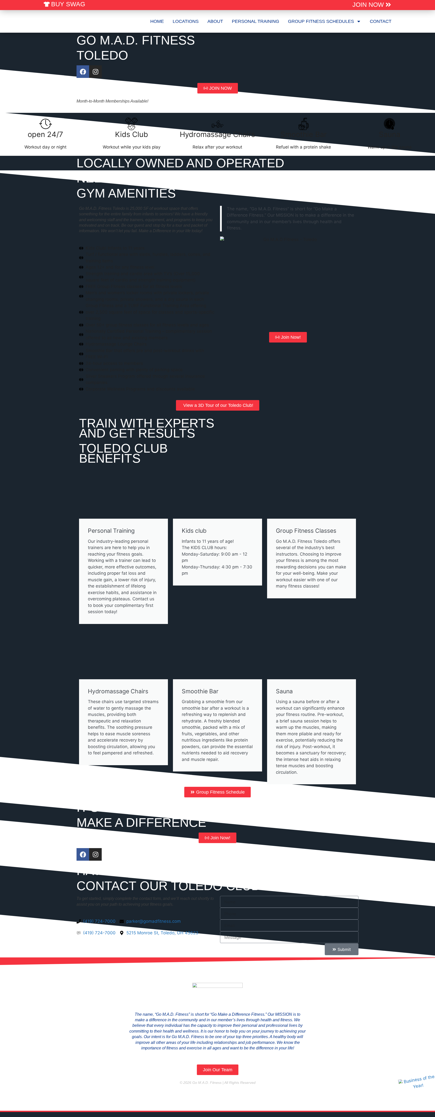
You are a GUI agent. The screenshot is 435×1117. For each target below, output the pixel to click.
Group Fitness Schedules (321, 21)
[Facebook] (83, 71)
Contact (380, 21)
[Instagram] (95, 71)
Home (157, 21)
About (215, 21)
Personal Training (255, 21)
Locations (186, 21)
